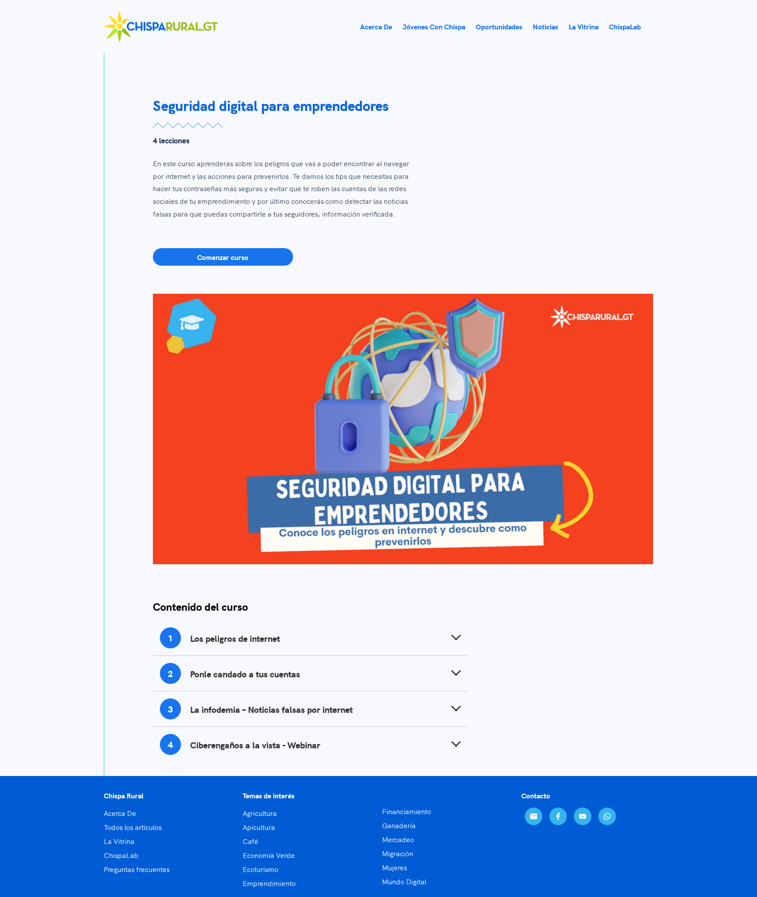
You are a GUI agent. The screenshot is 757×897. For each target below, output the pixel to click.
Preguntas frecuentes (137, 869)
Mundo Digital (404, 881)
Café (250, 841)
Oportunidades (499, 26)
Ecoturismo (260, 869)
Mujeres (394, 867)
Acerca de (376, 26)
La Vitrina (119, 841)
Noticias (545, 26)
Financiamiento (406, 811)
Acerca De (120, 813)
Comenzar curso (222, 257)
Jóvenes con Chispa (434, 26)
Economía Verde (269, 855)
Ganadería (399, 825)
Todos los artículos (133, 827)
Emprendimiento (269, 883)
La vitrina (583, 26)
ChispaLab (625, 26)
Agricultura (260, 813)
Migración (397, 853)
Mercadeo (398, 839)
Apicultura (259, 827)
